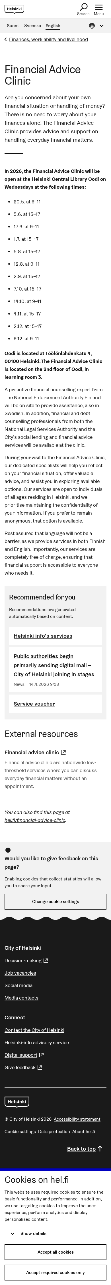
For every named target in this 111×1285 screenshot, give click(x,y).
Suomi (13, 26)
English (53, 26)
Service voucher (34, 703)
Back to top (81, 1148)
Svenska (32, 26)
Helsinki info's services (43, 635)
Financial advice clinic (36, 752)
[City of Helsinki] (17, 1102)
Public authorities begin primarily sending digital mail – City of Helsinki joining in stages (54, 665)
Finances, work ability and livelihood (48, 39)
